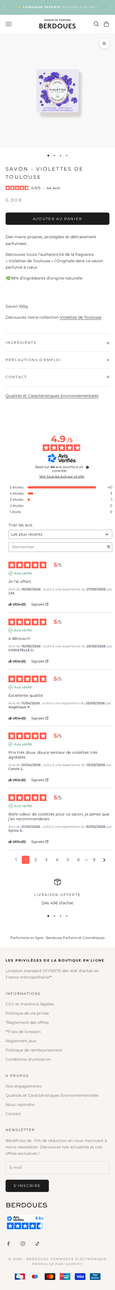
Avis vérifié (23, 573)
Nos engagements (24, 1086)
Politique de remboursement (34, 1050)
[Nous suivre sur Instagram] (23, 1243)
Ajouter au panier (57, 218)
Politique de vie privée (27, 1013)
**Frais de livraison (23, 1031)
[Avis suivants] (104, 860)
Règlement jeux (21, 1040)
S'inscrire (27, 1185)
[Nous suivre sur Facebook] (8, 1243)
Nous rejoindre (20, 1104)
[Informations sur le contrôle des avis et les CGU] (87, 467)
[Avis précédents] (16, 859)
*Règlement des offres (27, 1022)
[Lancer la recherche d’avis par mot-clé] (108, 547)
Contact (13, 1113)
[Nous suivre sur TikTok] (37, 1243)
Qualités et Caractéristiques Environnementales (52, 395)
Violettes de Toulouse (80, 317)
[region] (57, 892)
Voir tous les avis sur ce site (61, 476)
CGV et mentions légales (30, 1004)
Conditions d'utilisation (28, 1059)
